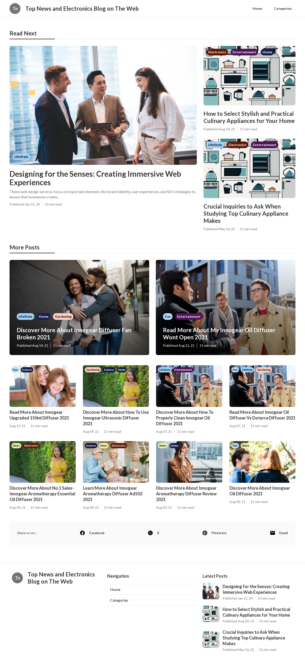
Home (257, 8)
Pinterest (219, 533)
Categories (283, 8)
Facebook (97, 533)
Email (283, 533)
